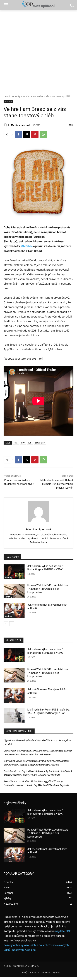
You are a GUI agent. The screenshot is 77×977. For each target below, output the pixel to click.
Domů (7, 96)
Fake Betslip (10, 771)
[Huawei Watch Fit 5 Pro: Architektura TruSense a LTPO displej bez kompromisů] (14, 591)
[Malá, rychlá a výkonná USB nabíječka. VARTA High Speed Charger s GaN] (14, 715)
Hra (16, 442)
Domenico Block (12, 760)
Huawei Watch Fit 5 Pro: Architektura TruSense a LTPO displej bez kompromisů (47, 589)
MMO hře (27, 246)
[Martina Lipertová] (6, 125)
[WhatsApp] (43, 134)
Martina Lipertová (20, 125)
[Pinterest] (34, 134)
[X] (26, 134)
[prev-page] (6, 623)
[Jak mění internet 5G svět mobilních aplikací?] (14, 610)
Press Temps (10, 781)
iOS (30, 442)
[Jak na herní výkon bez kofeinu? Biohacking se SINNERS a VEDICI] (14, 571)
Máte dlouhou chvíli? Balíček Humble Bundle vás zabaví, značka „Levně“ (56, 484)
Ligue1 (7, 740)
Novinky (16, 96)
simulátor (40, 442)
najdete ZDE (63, 931)
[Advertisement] (38, 50)
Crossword (10, 750)
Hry (23, 442)
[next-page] (11, 623)
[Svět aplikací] (38, 4)
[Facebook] (18, 134)
